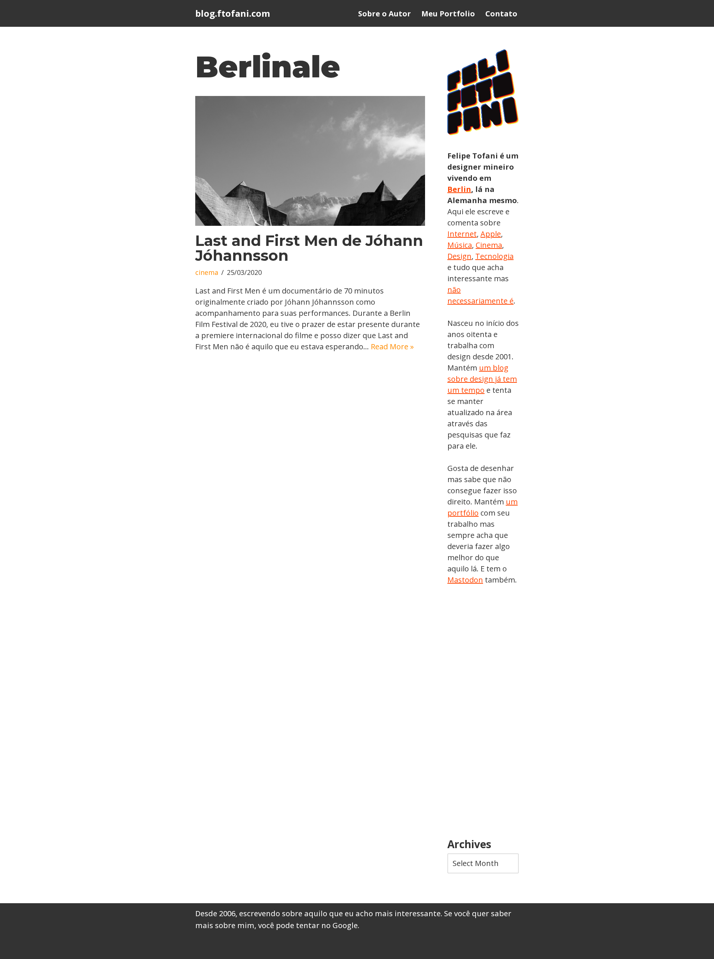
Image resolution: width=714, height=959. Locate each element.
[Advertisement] (483, 712)
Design (459, 256)
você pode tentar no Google (308, 925)
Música (459, 245)
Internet (462, 234)
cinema (206, 272)
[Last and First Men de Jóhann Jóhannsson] (310, 161)
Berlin (459, 189)
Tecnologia (494, 256)
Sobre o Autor (384, 14)
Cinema (489, 245)
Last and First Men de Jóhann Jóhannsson (309, 247)
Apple (490, 234)
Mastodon (465, 580)
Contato (501, 14)
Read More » (392, 346)
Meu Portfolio (448, 14)
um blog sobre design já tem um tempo (482, 379)
